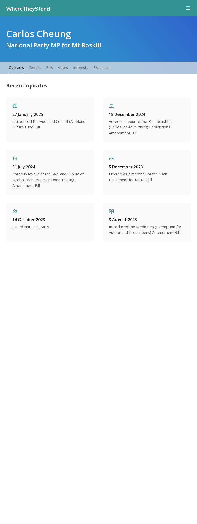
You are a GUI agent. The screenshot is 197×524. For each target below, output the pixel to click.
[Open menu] (188, 8)
